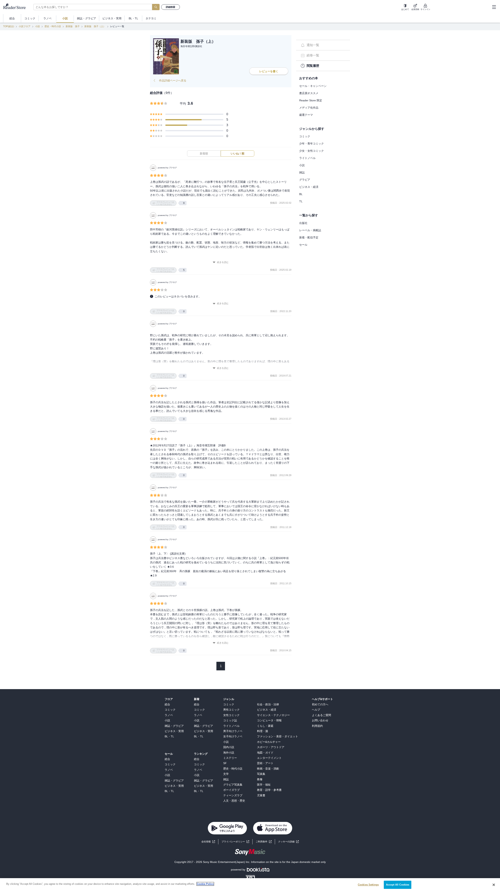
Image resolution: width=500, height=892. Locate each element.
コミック (304, 136)
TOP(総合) (8, 26)
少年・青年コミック (311, 143)
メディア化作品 (308, 107)
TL (301, 201)
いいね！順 (237, 153)
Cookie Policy (205, 883)
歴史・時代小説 (53, 26)
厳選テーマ (306, 114)
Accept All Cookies (397, 884)
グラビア (304, 179)
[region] (250, 885)
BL (301, 194)
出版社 (303, 223)
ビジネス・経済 (308, 186)
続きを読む (223, 262)
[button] (288, 841)
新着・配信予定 (308, 237)
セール (303, 244)
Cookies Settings (368, 884)
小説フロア (24, 26)
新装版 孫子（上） (94, 26)
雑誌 (302, 172)
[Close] (493, 884)
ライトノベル (307, 158)
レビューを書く (268, 71)
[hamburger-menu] (493, 7)
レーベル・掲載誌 (310, 230)
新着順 (204, 153)
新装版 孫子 (73, 26)
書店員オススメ (308, 93)
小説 (37, 26)
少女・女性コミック (311, 150)
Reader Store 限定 (310, 100)
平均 (183, 103)
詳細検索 (170, 7)
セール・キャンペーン (313, 85)
